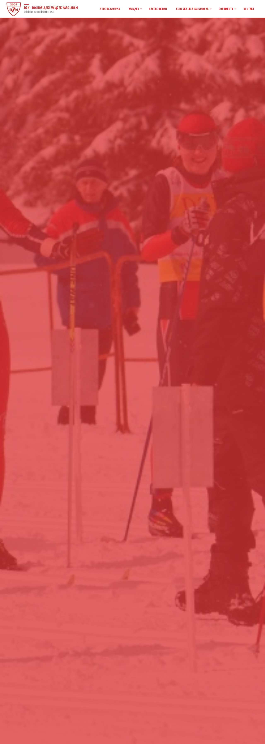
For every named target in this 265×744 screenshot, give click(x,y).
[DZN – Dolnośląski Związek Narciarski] (13, 8)
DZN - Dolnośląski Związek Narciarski (51, 7)
